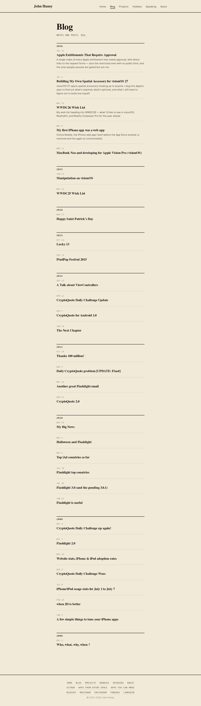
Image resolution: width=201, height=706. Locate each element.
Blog (112, 6)
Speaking (151, 6)
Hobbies (137, 6)
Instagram (100, 692)
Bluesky (71, 692)
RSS (83, 35)
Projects (123, 6)
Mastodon (85, 692)
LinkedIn (128, 692)
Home (102, 6)
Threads (115, 692)
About (163, 6)
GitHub (71, 687)
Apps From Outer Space (92, 687)
